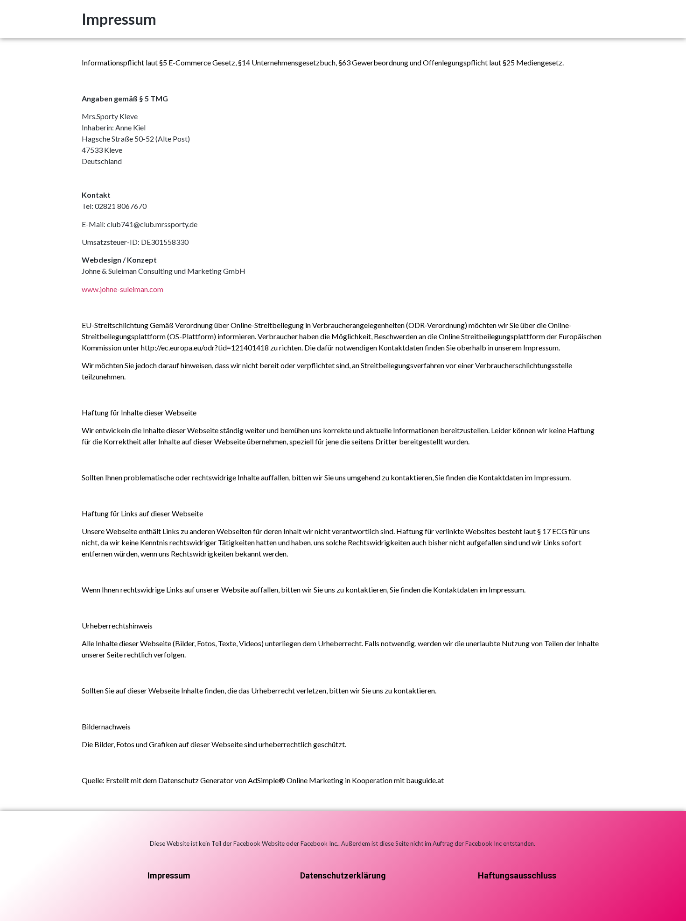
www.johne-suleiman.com (122, 289)
